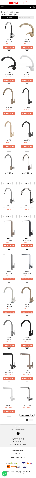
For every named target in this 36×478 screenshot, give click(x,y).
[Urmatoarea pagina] (32, 420)
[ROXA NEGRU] (27, 96)
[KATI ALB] (9, 295)
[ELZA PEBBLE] (9, 162)
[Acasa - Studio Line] (18, 2)
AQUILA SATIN (27, 406)
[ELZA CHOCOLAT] (27, 162)
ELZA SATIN (9, 41)
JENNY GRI (9, 273)
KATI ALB (9, 306)
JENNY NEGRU (27, 240)
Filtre (10, 17)
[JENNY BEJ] (9, 228)
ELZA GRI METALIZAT (9, 207)
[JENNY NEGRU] (27, 228)
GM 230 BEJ (27, 41)
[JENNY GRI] (9, 262)
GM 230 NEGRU (9, 74)
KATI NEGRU (27, 339)
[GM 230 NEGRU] (9, 63)
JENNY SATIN (27, 273)
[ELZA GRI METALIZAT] (9, 195)
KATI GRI (9, 339)
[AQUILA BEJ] (27, 361)
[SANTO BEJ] (9, 129)
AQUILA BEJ (27, 372)
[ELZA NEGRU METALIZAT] (27, 195)
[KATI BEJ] (27, 295)
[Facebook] (18, 433)
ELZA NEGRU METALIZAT (27, 207)
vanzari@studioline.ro (19, 444)
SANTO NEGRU (27, 141)
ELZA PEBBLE (9, 174)
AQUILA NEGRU (9, 372)
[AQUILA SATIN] (27, 394)
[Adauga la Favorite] (9, 50)
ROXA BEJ (9, 107)
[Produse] (2, 7)
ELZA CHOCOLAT (27, 174)
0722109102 (19, 442)
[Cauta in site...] (34, 7)
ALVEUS (9, 39)
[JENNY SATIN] (27, 262)
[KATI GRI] (9, 328)
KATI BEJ (27, 306)
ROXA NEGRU (27, 107)
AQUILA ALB (9, 406)
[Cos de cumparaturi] (30, 7)
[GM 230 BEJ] (27, 30)
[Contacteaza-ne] (26, 7)
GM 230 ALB (27, 74)
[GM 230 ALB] (27, 63)
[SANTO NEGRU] (27, 129)
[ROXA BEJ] (9, 96)
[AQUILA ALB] (9, 394)
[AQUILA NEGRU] (9, 361)
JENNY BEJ (9, 240)
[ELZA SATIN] (9, 30)
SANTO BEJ (9, 141)
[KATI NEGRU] (27, 328)
